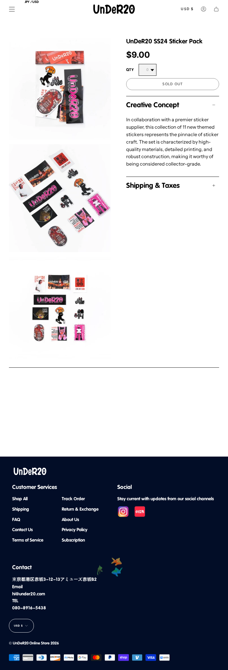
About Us (70, 519)
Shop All (20, 498)
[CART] (216, 9)
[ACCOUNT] (203, 9)
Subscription (73, 540)
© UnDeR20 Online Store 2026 (34, 643)
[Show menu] (11, 9)
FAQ (16, 519)
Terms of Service (27, 540)
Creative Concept (152, 105)
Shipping (20, 509)
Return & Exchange (80, 509)
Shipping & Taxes (153, 185)
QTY (130, 69)
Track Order (73, 498)
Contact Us (22, 529)
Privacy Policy (74, 529)
